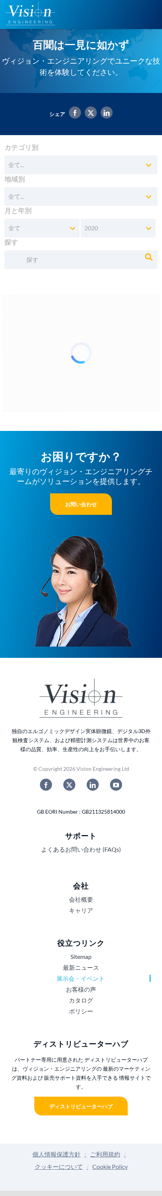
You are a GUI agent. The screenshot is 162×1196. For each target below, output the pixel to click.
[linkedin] (93, 785)
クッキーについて (59, 1166)
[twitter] (69, 785)
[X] (89, 114)
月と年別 (18, 210)
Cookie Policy (110, 1166)
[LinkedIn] (105, 114)
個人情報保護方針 (56, 1154)
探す (11, 242)
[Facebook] (73, 114)
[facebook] (46, 785)
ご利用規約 (105, 1154)
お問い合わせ (81, 504)
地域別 (15, 179)
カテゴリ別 (21, 147)
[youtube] (116, 785)
